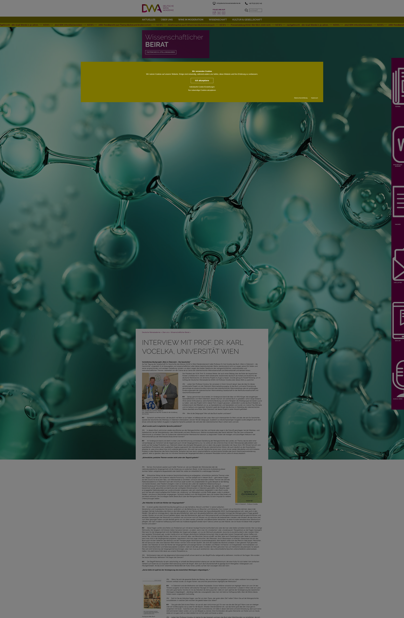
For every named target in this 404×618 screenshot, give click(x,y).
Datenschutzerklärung (300, 98)
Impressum (314, 98)
